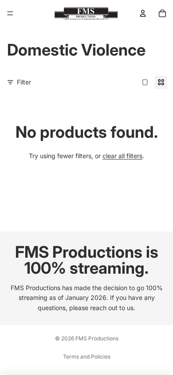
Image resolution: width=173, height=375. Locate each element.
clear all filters (122, 156)
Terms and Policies (86, 356)
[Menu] (10, 13)
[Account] (143, 13)
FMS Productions (96, 338)
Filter (24, 82)
